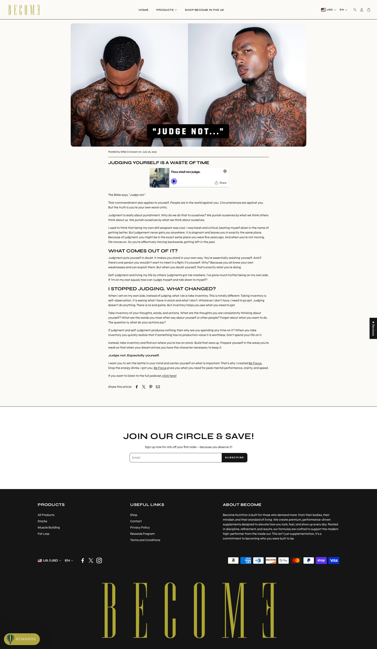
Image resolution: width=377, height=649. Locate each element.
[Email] (158, 387)
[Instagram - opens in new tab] (99, 560)
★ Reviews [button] (373, 328)
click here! (169, 376)
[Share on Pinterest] (151, 387)
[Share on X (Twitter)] (144, 387)
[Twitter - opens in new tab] (91, 560)
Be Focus (255, 363)
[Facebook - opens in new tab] (82, 560)
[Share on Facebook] (137, 387)
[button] (354, 10)
